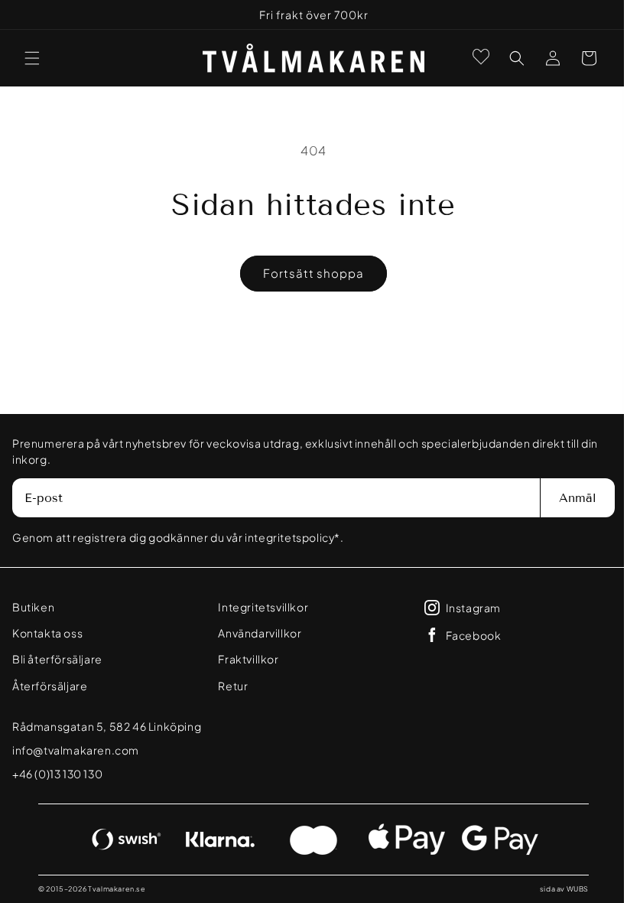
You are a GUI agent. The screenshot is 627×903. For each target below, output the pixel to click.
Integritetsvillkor (259, 607)
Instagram (465, 607)
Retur (229, 686)
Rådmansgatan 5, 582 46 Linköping (106, 726)
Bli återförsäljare (57, 659)
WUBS (566, 889)
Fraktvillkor (244, 659)
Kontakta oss (47, 633)
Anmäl (566, 498)
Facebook (466, 635)
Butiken (33, 607)
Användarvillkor (255, 633)
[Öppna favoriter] (469, 56)
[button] (32, 58)
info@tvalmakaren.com (75, 750)
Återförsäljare (49, 686)
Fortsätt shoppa (308, 273)
